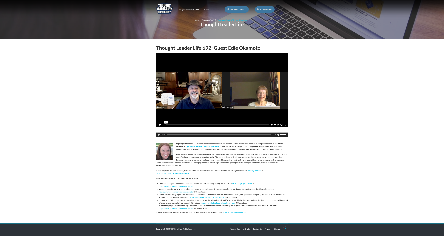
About (206, 9)
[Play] (159, 135)
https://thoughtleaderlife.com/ (235, 212)
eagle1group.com (254, 170)
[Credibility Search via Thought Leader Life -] (164, 8)
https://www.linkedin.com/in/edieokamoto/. (173, 173)
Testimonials (235, 229)
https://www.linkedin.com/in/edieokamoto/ (203, 146)
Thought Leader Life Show (188, 9)
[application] (222, 135)
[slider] (283, 135)
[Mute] (278, 135)
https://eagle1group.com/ (242, 183)
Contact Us (257, 229)
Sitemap (277, 229)
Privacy (268, 229)
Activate (246, 229)
